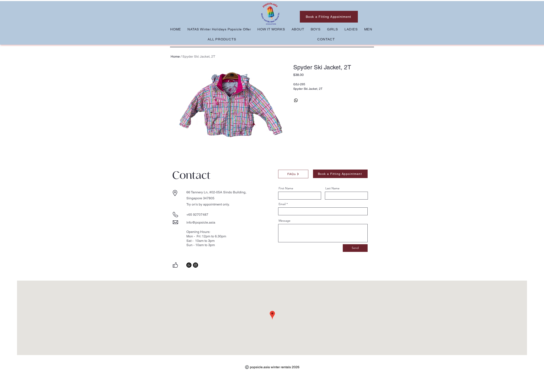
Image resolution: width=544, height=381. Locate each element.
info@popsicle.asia (200, 222)
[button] (315, 29)
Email (282, 204)
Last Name (332, 188)
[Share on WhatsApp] (296, 100)
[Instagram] (195, 265)
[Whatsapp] (188, 265)
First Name (286, 188)
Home (175, 56)
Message (284, 220)
